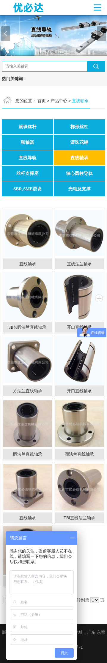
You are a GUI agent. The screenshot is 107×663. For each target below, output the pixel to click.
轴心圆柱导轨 (79, 173)
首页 (41, 100)
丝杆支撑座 (27, 173)
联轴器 (27, 142)
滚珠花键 (79, 142)
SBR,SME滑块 (27, 188)
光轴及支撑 (79, 188)
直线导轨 (28, 157)
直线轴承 (79, 157)
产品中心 (59, 100)
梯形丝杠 (79, 126)
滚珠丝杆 (28, 126)
